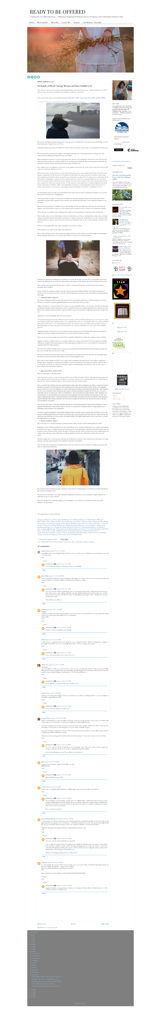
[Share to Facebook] (66, 539)
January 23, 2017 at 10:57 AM (56, 576)
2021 (32, 942)
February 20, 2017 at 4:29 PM (55, 862)
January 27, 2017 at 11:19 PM (63, 775)
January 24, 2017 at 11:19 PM (63, 564)
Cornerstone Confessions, (80, 521)
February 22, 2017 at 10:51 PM (64, 885)
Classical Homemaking (53, 523)
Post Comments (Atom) (51, 927)
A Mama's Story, (46, 521)
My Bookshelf (42, 22)
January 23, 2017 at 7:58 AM (57, 551)
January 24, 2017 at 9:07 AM (55, 609)
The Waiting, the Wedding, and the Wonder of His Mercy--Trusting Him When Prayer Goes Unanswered (122, 223)
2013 (32, 997)
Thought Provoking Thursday (63, 527)
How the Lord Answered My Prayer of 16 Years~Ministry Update (121, 177)
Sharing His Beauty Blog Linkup (77, 533)
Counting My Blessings (48, 529)
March (34, 970)
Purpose (77, 22)
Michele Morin (45, 551)
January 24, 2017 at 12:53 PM (53, 640)
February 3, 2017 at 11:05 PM (63, 798)
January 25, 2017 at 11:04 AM (56, 665)
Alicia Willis (44, 576)
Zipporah (92, 542)
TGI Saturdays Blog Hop (74, 531)
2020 (32, 944)
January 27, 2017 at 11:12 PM (63, 706)
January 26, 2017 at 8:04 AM (53, 693)
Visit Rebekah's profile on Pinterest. (121, 161)
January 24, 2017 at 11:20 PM (63, 627)
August (34, 960)
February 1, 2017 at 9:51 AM (53, 787)
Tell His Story (47, 525)
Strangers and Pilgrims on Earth (46, 520)
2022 (32, 940)
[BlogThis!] (63, 539)
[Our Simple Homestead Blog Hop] (122, 275)
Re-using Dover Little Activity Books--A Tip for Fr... (46, 986)
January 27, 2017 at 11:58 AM (51, 762)
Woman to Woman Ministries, (91, 523)
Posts (116, 396)
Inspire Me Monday (63, 520)
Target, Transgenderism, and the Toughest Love (122, 236)
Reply (42, 557)
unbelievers (86, 542)
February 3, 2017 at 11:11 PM (63, 838)
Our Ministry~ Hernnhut (92, 22)
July (33, 963)
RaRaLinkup (86, 531)
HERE (70, 98)
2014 (32, 994)
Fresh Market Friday (76, 535)
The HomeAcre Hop (62, 529)
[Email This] (61, 539)
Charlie (43, 693)
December (35, 953)
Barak (50, 542)
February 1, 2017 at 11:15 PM (65, 819)
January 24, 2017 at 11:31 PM (63, 589)
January (34, 975)
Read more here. (117, 114)
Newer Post (41, 924)
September (35, 958)
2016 (32, 990)
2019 (32, 947)
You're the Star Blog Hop (50, 535)
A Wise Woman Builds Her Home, (71, 523)
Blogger (84, 1003)
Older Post (105, 924)
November (35, 956)
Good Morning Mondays (88, 527)
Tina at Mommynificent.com (49, 819)
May (33, 967)
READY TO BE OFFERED (57, 11)
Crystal (43, 787)
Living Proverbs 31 (61, 533)
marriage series (67, 542)
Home (31, 22)
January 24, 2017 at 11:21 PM (63, 653)
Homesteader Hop (64, 535)
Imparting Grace (48, 527)
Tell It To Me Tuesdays (48, 531)
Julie (42, 762)
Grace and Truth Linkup (93, 529)
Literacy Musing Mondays (77, 520)
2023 (32, 937)
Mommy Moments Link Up (77, 529)
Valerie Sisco (44, 665)
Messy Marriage (79, 525)
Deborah (55, 542)
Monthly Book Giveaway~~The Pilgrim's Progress (45, 979)
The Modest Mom (91, 520)
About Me (54, 22)
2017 (32, 951)
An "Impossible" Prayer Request (125, 208)
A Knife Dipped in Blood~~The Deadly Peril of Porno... (46, 977)
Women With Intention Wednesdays (63, 525)
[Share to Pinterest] (67, 539)
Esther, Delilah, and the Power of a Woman (125, 247)
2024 (32, 935)
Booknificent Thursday (48, 533)
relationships (79, 542)
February (34, 972)
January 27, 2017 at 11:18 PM (63, 745)
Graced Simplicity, (90, 525)
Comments (117, 399)
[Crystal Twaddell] (122, 385)
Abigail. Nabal (44, 542)
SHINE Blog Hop (61, 531)
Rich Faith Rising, (67, 521)
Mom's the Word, (56, 521)
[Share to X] (64, 539)
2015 (32, 992)
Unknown (44, 609)
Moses (73, 542)
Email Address (118, 144)
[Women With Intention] (122, 389)
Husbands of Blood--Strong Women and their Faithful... (47, 981)
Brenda (43, 640)
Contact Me (66, 22)
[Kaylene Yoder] (122, 327)
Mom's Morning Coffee (96, 521)
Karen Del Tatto (46, 718)
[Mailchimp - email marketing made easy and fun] (133, 151)
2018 (32, 949)
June (33, 965)
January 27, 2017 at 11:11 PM (63, 681)
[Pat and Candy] (122, 331)
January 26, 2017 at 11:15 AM (58, 718)
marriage (60, 542)
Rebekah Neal (50, 564)
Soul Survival (76, 527)
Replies (45, 561)
